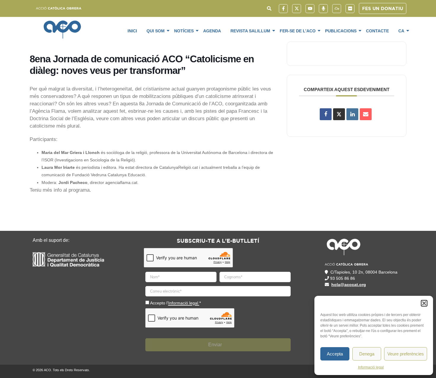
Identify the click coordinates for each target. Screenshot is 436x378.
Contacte (377, 30)
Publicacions (341, 30)
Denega (366, 353)
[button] (424, 303)
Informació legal (371, 367)
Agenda (212, 30)
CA (401, 30)
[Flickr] (350, 8)
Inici (132, 30)
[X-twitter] (296, 8)
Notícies (184, 30)
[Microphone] (323, 8)
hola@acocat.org (348, 284)
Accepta (335, 353)
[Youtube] (309, 8)
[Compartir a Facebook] (326, 114)
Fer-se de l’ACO (298, 30)
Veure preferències (405, 353)
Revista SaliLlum (250, 30)
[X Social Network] (339, 114)
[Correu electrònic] (366, 114)
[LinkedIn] (352, 114)
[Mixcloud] (336, 8)
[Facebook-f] (283, 8)
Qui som (156, 30)
